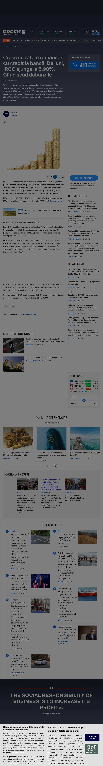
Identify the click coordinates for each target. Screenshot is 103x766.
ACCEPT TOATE (92, 737)
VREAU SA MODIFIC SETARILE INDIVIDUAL (91, 749)
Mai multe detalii (18, 752)
